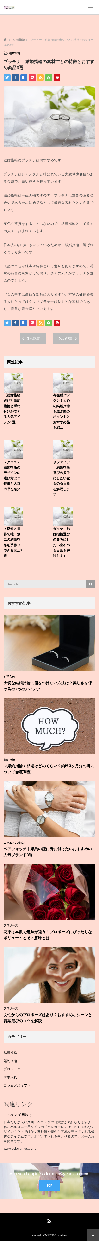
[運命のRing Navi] (9, 7)
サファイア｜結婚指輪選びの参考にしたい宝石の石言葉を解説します (61, 478)
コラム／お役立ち (15, 842)
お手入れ (9, 676)
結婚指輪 (14, 53)
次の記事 (66, 339)
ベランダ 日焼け (19, 1115)
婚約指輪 (9, 759)
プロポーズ (11, 925)
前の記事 (33, 339)
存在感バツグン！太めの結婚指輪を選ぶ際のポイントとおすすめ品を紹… (61, 411)
